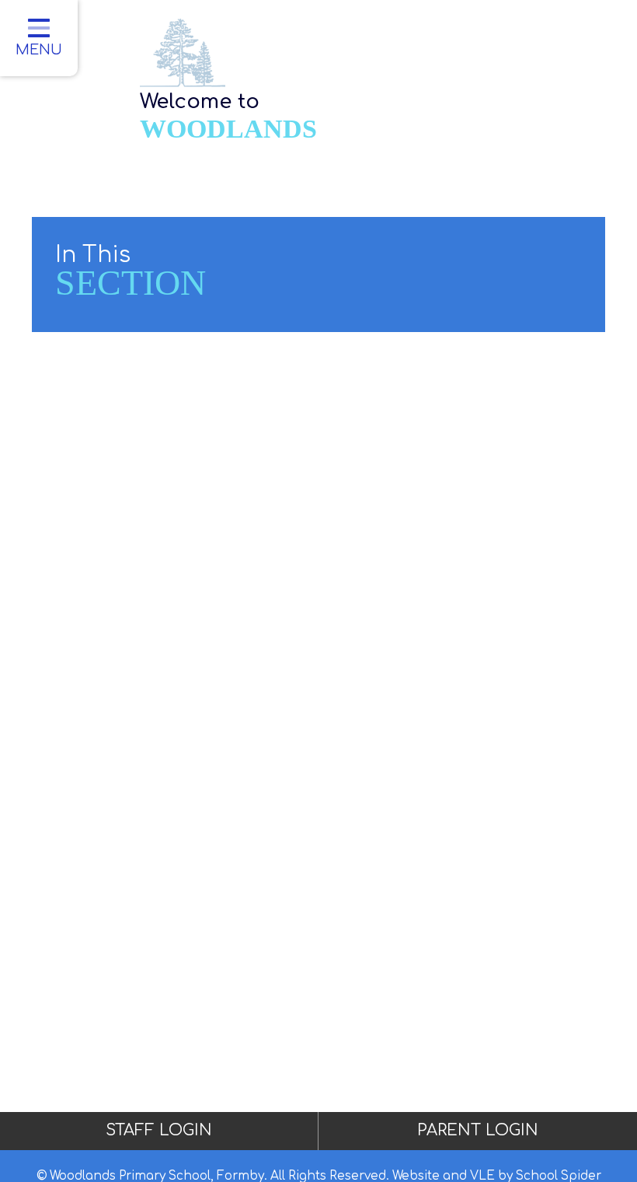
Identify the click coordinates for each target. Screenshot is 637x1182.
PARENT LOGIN (477, 1130)
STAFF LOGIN (159, 1130)
